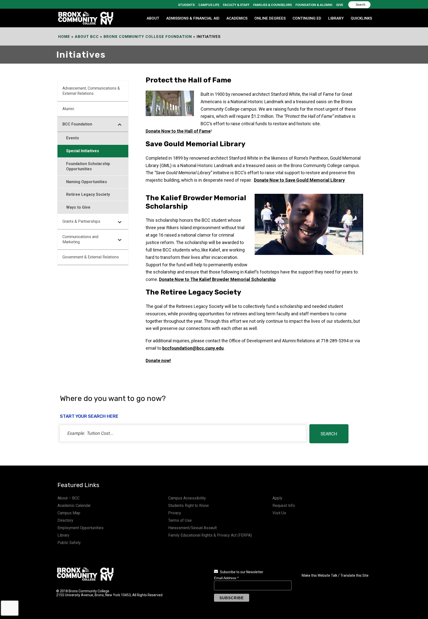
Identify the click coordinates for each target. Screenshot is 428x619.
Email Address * (226, 578)
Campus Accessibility (187, 498)
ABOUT (153, 18)
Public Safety (69, 542)
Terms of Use (180, 520)
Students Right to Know (188, 505)
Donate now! (158, 360)
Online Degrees (270, 18)
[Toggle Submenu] (119, 124)
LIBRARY (336, 18)
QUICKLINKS (361, 18)
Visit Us (279, 513)
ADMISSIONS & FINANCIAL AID (192, 18)
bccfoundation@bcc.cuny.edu (193, 348)
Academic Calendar (74, 505)
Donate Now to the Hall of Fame (178, 131)
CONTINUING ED (307, 18)
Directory (65, 520)
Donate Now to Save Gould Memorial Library (299, 180)
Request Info (283, 505)
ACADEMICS (236, 18)
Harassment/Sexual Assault (192, 527)
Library (63, 535)
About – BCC (68, 498)
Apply (277, 498)
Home (64, 36)
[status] (183, 433)
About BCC (87, 36)
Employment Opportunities (80, 527)
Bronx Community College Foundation (148, 36)
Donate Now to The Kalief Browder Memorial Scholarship (217, 279)
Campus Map (68, 513)
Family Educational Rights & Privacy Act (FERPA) (210, 535)
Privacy (174, 513)
